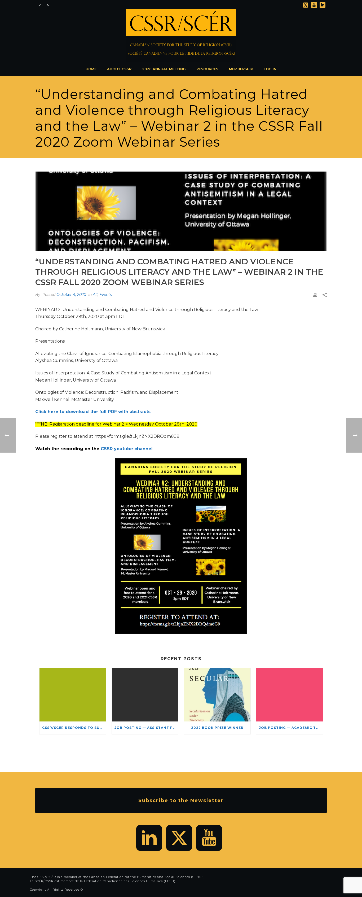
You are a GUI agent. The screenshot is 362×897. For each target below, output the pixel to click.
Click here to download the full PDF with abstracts (93, 411)
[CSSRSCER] (181, 35)
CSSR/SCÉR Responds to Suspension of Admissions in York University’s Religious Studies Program (74, 728)
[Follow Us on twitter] (179, 838)
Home (91, 69)
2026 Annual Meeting (164, 69)
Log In (270, 69)
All (95, 294)
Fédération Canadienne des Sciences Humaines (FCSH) (129, 881)
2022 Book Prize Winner (217, 728)
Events (105, 294)
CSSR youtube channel (127, 448)
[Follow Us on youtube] (209, 838)
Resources (207, 69)
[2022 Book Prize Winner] (217, 694)
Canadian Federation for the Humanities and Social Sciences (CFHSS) (147, 877)
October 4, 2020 (71, 294)
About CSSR (119, 69)
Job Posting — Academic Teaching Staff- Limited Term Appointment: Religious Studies (291, 728)
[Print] (315, 294)
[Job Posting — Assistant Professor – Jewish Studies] (145, 694)
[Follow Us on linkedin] (149, 838)
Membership (241, 69)
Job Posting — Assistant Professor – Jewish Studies (146, 728)
